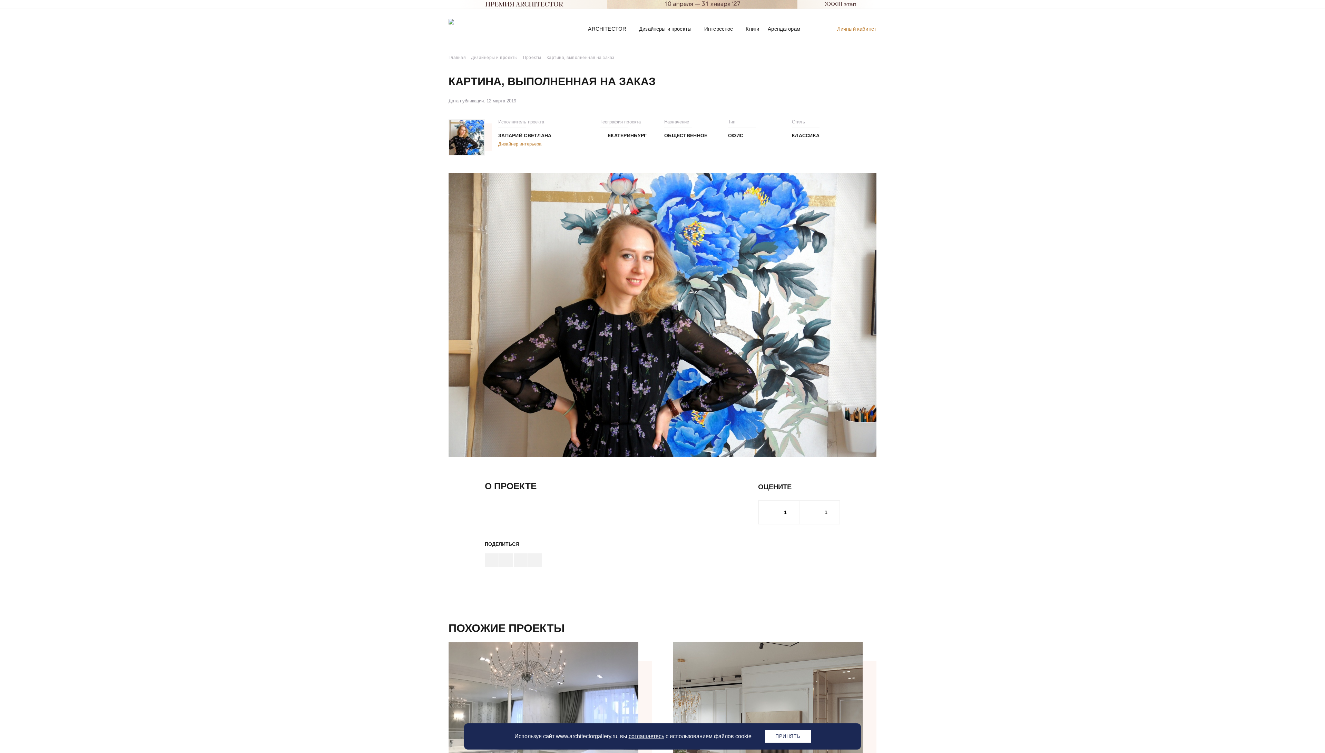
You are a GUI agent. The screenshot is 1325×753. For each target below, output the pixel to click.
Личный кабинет (856, 29)
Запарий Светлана (524, 135)
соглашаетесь (646, 736)
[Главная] (484, 28)
